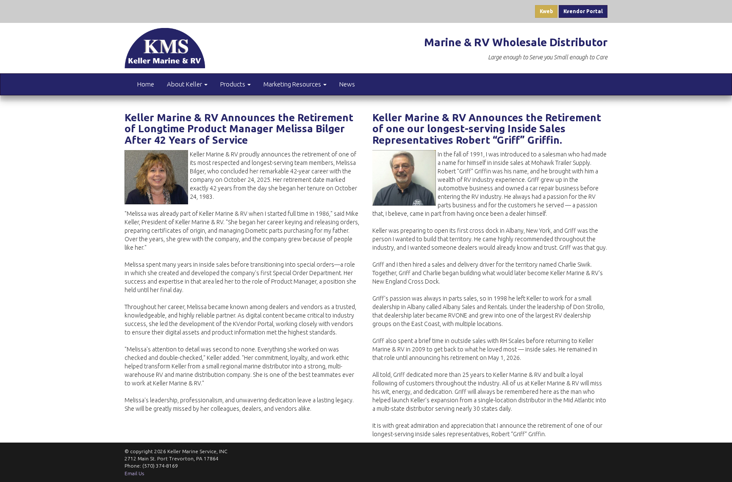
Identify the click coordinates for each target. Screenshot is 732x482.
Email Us (134, 473)
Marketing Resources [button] (292, 84)
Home (145, 84)
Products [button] (233, 84)
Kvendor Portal (583, 11)
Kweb (546, 11)
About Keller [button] (185, 84)
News (347, 84)
